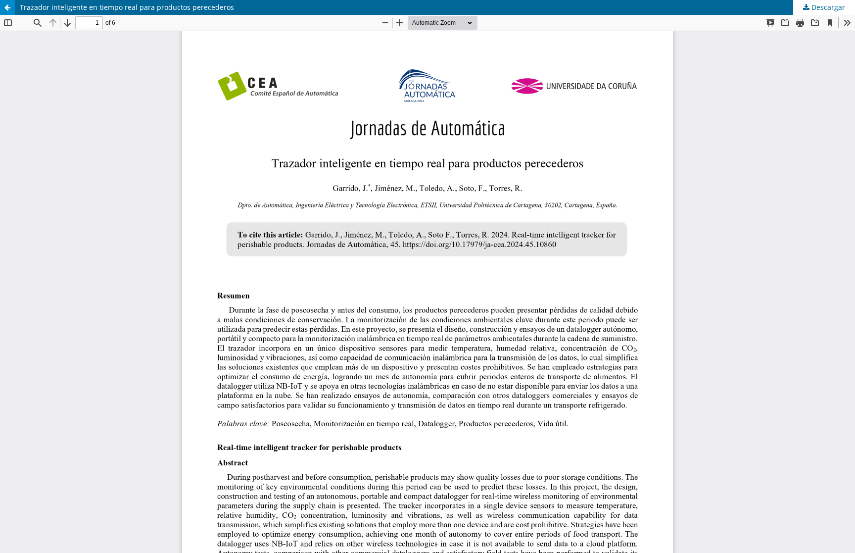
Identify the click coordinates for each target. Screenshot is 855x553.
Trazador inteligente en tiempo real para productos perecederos (127, 7)
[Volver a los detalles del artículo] (7, 7)
